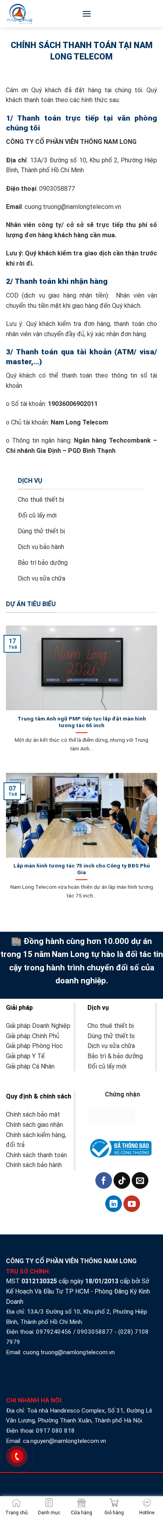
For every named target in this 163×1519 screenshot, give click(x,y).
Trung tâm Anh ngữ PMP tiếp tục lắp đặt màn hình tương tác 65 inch (81, 722)
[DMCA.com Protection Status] (111, 1116)
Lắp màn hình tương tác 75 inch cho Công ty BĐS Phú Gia (81, 869)
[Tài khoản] (153, 15)
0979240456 (54, 1331)
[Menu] (86, 13)
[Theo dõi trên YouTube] (131, 1203)
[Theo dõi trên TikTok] (122, 1180)
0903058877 (95, 1331)
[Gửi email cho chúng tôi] (140, 1180)
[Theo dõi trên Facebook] (103, 1180)
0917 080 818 (56, 1430)
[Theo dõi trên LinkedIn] (113, 1203)
